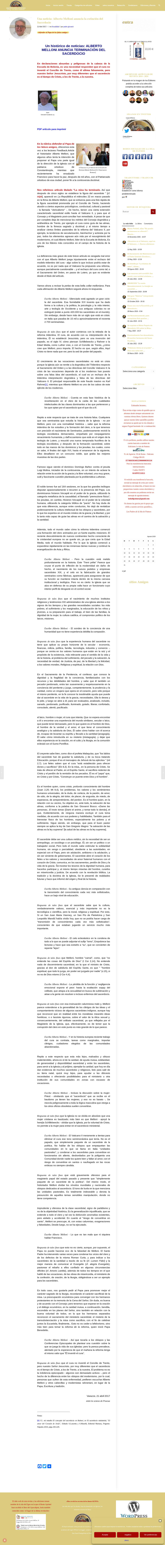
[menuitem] (48, 5)
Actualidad (55, 27)
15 (148, 553)
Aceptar (105, 1535)
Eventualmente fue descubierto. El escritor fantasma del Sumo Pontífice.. (140, 338)
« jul (124, 571)
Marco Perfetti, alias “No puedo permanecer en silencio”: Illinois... (140, 231)
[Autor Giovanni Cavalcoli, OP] (20, 28)
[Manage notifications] (5, 1540)
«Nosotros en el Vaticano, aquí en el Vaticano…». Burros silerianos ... (141, 244)
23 (153, 557)
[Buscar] (159, 5)
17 (124, 557)
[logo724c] (16, 5)
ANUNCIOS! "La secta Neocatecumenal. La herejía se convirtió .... (140, 286)
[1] (46, 384)
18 (129, 557)
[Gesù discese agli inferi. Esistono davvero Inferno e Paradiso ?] (2, 772)
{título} (127, 1540)
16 (153, 553)
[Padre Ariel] (132, 103)
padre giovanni (68, 27)
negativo (128, 1535)
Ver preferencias (150, 1535)
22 (148, 557)
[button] (160, 1521)
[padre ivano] (126, 95)
